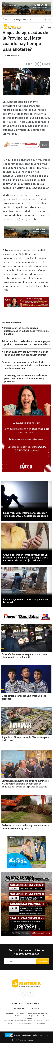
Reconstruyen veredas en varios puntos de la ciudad (25, 601)
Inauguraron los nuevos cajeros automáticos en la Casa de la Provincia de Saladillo (26, 330)
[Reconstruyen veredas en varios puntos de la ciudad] (26, 581)
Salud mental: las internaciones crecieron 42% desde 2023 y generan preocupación (25, 514)
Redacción (17, 1003)
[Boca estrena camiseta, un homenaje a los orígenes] (26, 679)
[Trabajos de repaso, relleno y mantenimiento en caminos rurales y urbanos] (26, 809)
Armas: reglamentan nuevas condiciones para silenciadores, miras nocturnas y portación (25, 378)
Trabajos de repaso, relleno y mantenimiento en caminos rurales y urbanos (25, 827)
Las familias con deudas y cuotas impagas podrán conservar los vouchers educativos (27, 343)
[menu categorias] (49, 26)
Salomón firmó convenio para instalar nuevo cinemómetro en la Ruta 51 (25, 656)
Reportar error (20, 1008)
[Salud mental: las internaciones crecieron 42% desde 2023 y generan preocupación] (26, 495)
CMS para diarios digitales (26, 1040)
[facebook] (45, 19)
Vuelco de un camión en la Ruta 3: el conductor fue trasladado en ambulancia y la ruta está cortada (27, 365)
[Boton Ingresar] (42, 27)
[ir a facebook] (23, 993)
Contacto (35, 1008)
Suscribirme (42, 961)
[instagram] (50, 19)
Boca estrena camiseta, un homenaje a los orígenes (24, 697)
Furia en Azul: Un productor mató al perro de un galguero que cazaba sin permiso (26, 353)
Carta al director (33, 1003)
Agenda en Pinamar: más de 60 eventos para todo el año (25, 739)
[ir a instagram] (30, 993)
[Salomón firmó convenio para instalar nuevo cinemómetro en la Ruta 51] (26, 638)
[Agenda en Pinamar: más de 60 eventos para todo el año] (26, 721)
